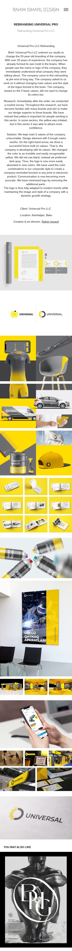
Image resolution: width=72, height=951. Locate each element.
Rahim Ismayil (50, 221)
